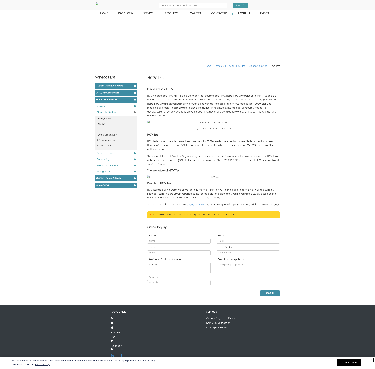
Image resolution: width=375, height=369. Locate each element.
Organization (225, 248)
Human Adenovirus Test (108, 135)
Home (104, 13)
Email (222, 236)
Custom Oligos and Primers (221, 318)
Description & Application (232, 259)
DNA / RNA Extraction (107, 93)
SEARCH (240, 5)
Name (152, 236)
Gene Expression (105, 153)
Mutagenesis (103, 172)
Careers (195, 13)
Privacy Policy (42, 365)
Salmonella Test (104, 146)
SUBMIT (270, 293)
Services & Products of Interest (166, 259)
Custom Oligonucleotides (109, 86)
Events (264, 13)
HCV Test (101, 124)
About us (244, 13)
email (200, 205)
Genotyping (103, 159)
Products (125, 13)
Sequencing (102, 185)
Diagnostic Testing (258, 66)
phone (190, 205)
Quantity (153, 277)
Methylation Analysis (107, 166)
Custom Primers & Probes (109, 178)
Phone (152, 248)
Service (148, 13)
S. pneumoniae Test (106, 140)
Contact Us (219, 13)
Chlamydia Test (104, 119)
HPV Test (101, 130)
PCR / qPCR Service (235, 66)
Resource (171, 13)
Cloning (101, 106)
